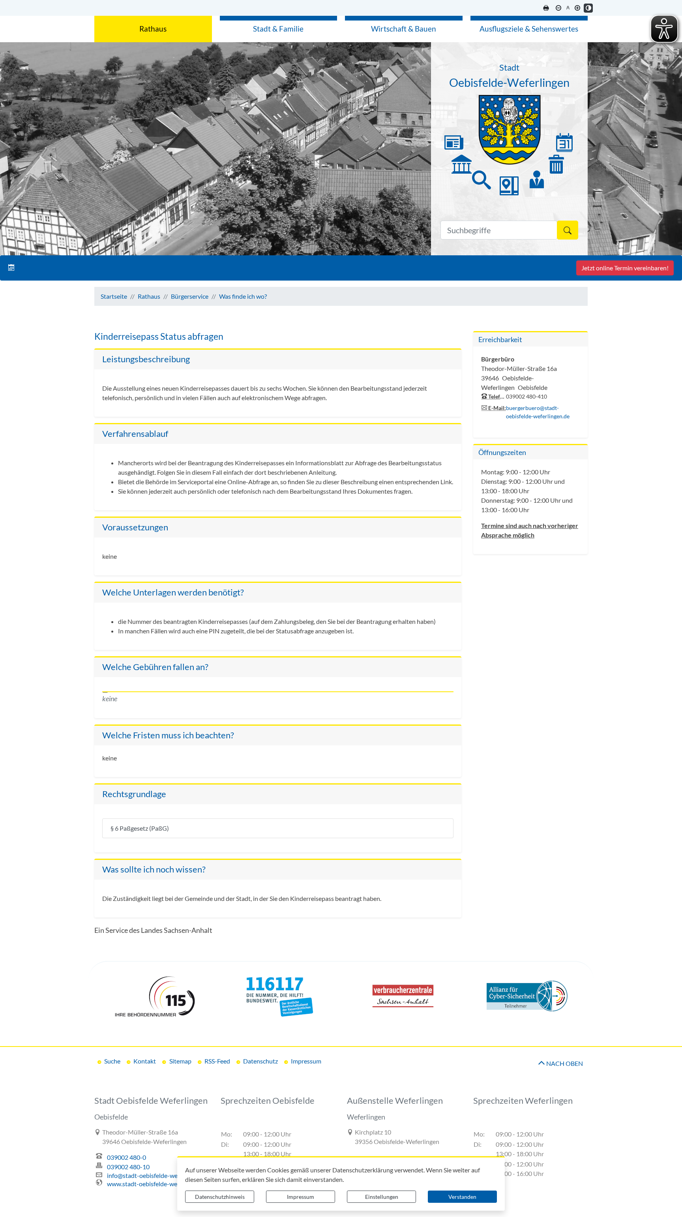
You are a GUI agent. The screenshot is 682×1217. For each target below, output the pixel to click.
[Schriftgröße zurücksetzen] (567, 8)
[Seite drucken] (546, 8)
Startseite (114, 296)
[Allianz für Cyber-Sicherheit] (527, 996)
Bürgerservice (189, 296)
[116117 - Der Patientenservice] (279, 996)
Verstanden (462, 1196)
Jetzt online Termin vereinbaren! (625, 267)
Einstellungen (381, 1196)
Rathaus (149, 296)
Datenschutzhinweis (220, 1196)
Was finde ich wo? (243, 296)
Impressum (300, 1196)
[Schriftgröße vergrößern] (577, 8)
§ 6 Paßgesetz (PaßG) (140, 828)
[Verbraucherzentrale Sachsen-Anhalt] (403, 996)
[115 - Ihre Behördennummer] (154, 996)
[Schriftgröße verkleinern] (558, 8)
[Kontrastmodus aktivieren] (588, 8)
